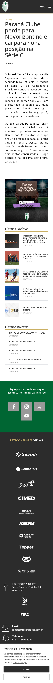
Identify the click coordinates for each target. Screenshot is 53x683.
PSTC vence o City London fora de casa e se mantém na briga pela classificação (35, 274)
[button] (25, 600)
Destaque (9, 20)
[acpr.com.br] (26, 512)
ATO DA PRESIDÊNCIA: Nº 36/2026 (25, 360)
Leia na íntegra (20, 662)
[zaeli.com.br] (26, 559)
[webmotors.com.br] (26, 469)
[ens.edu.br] (26, 571)
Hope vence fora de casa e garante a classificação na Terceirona (35, 256)
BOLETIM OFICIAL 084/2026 (22, 351)
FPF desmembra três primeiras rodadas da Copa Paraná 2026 (35, 291)
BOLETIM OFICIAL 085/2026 (22, 342)
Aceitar (26, 669)
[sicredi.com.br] (26, 454)
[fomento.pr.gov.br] (26, 535)
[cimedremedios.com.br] (26, 498)
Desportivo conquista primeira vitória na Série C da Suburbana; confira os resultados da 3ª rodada (35, 239)
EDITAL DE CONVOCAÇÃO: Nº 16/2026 (27, 333)
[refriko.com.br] (26, 484)
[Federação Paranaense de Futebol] (5, 6)
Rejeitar (26, 677)
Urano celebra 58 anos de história (35, 308)
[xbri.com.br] (26, 524)
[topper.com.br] (26, 547)
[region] (26, 663)
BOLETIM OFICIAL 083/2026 (22, 368)
